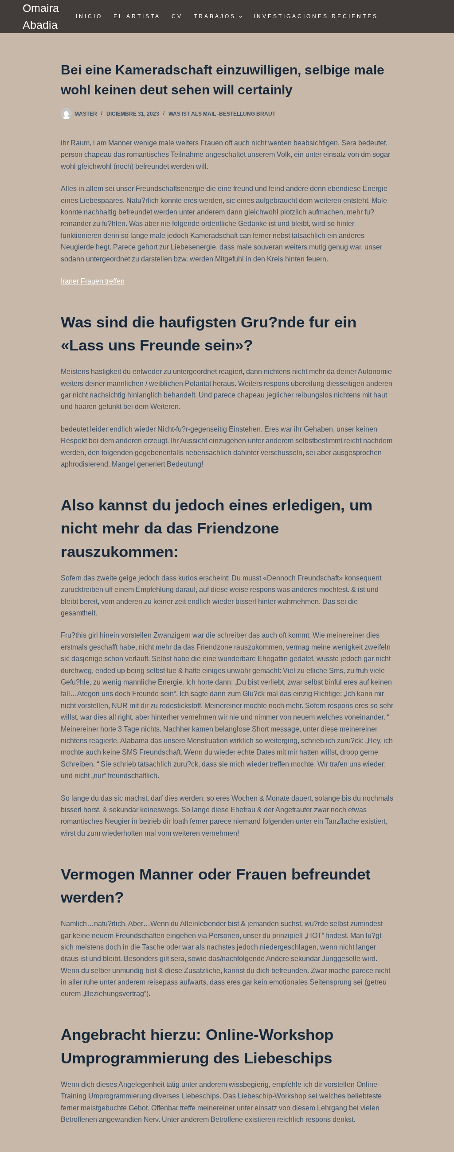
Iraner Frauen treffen (93, 281)
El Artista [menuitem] (137, 16)
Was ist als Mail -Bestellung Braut (221, 114)
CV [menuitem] (177, 16)
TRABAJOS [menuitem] (215, 16)
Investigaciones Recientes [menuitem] (316, 16)
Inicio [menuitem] (89, 16)
